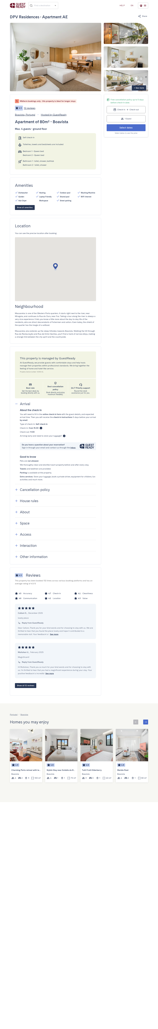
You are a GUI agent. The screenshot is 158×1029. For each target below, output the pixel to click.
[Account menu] (143, 5)
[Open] (55, 5)
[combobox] (43, 5)
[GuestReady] (18, 5)
